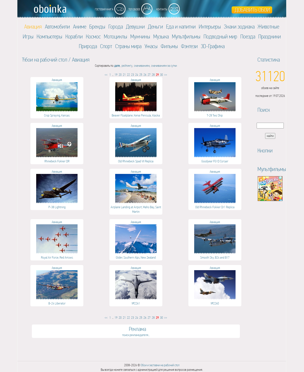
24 (136, 75)
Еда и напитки (181, 26)
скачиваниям (142, 66)
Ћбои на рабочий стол (44, 59)
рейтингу (127, 66)
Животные (268, 26)
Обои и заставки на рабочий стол (160, 365)
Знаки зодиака (239, 26)
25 (140, 75)
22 (128, 75)
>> (165, 75)
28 (153, 75)
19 (116, 75)
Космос (93, 36)
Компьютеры (49, 36)
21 (124, 75)
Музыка (161, 36)
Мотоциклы (115, 36)
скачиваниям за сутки (164, 66)
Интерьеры (210, 26)
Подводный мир (220, 36)
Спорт (106, 46)
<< (106, 75)
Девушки (135, 26)
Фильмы (169, 46)
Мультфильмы (186, 36)
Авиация (81, 59)
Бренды (97, 26)
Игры (28, 36)
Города (115, 26)
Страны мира (128, 46)
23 (132, 75)
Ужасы (151, 46)
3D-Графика (213, 46)
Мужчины (140, 36)
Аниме (79, 26)
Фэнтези (189, 46)
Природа (88, 46)
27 (149, 75)
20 (120, 75)
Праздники (269, 36)
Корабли (74, 36)
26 (145, 75)
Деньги (155, 26)
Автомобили (57, 26)
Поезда (247, 36)
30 (161, 75)
